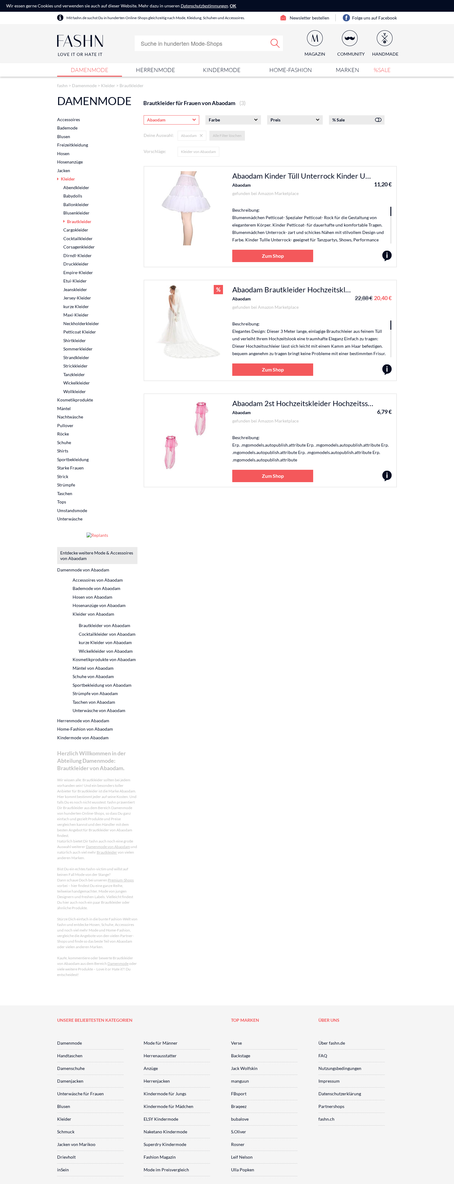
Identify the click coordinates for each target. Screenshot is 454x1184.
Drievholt (66, 1157)
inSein (63, 1169)
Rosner (238, 1144)
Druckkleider (76, 263)
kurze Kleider (76, 306)
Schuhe (64, 442)
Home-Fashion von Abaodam (85, 729)
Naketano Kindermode (165, 1131)
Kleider (108, 85)
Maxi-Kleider (76, 314)
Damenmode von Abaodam (83, 569)
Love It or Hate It (80, 54)
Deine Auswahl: (159, 135)
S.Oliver (238, 1131)
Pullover (65, 425)
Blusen (63, 136)
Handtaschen (69, 1055)
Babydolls (72, 195)
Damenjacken (70, 1081)
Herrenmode (155, 69)
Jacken (63, 170)
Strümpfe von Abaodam (95, 693)
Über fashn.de (331, 1043)
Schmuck (65, 1131)
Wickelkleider (76, 382)
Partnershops (331, 1106)
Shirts (62, 450)
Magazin (315, 54)
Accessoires (68, 119)
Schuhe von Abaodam (93, 676)
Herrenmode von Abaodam (83, 720)
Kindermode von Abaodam (83, 737)
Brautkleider (132, 85)
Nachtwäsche (70, 416)
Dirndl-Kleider (77, 255)
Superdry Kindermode (165, 1144)
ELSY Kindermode (161, 1119)
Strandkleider (76, 357)
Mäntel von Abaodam (93, 668)
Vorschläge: (155, 151)
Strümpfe (66, 484)
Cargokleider (75, 229)
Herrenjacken (157, 1081)
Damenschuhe (71, 1068)
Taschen (64, 493)
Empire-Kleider (78, 272)
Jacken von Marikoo (76, 1144)
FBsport (238, 1093)
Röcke (63, 433)
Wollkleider (74, 391)
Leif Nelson (242, 1157)
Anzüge (151, 1068)
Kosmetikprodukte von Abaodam (104, 659)
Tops (61, 501)
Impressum (329, 1081)
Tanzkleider (74, 374)
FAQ (322, 1055)
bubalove (240, 1119)
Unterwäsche (69, 518)
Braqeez (238, 1106)
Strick (62, 476)
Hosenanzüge (70, 161)
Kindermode (222, 69)
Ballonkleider (76, 204)
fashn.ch (326, 1119)
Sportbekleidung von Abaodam (102, 685)
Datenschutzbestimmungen (204, 5)
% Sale (338, 119)
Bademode (67, 127)
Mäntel (64, 408)
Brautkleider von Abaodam (104, 625)
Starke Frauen (70, 467)
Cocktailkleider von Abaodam (107, 634)
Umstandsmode (72, 510)
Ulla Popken (242, 1169)
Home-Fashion (290, 69)
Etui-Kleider (75, 280)
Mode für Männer (161, 1043)
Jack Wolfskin (244, 1068)
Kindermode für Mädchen (168, 1106)
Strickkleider (75, 365)
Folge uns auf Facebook (374, 17)
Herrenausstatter (160, 1055)
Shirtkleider (74, 340)
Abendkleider (76, 187)
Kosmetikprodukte (75, 399)
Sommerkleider (78, 348)
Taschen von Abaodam (94, 702)
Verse (236, 1043)
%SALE (382, 69)
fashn (62, 85)
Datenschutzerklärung (339, 1093)
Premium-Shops (121, 880)
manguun (240, 1081)
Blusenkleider (76, 212)
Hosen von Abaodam (92, 597)
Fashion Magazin (160, 1157)
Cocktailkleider (78, 238)
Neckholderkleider (81, 323)
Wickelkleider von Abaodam (106, 651)
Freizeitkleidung (72, 144)
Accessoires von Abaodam (98, 580)
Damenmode (89, 69)
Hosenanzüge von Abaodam (99, 605)
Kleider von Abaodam (198, 151)
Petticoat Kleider (79, 331)
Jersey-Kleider (77, 297)
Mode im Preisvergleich (166, 1169)
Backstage (240, 1055)
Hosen (63, 153)
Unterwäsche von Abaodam (99, 710)
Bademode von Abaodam (96, 588)
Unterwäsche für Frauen (80, 1093)
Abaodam (241, 185)
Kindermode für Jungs (165, 1093)
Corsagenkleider (79, 246)
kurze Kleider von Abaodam (105, 642)
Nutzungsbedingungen (339, 1068)
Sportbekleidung (73, 459)
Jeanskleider (75, 289)
